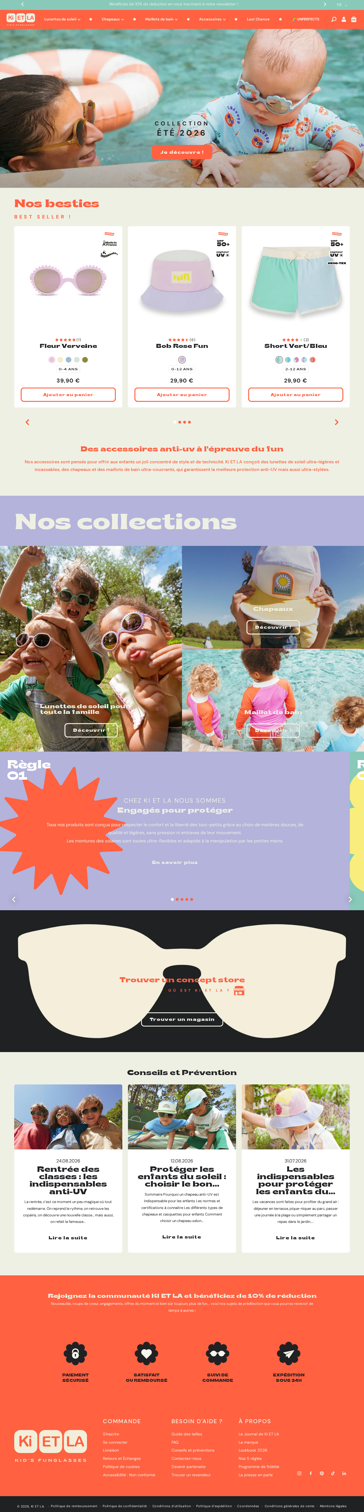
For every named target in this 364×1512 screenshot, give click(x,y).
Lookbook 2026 (253, 1450)
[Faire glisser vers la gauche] (27, 422)
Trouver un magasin (182, 1019)
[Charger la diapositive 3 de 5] (182, 899)
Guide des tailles (186, 1434)
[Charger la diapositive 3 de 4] (184, 422)
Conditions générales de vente (290, 1506)
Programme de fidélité (259, 1466)
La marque (248, 1442)
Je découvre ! (182, 152)
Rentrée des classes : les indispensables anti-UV (68, 1180)
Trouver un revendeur (191, 1474)
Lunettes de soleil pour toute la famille (85, 709)
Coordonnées (248, 1506)
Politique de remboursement (74, 1506)
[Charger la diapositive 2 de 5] (177, 899)
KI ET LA (37, 1506)
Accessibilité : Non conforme (129, 1474)
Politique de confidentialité (125, 1506)
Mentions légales (333, 1506)
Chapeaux (273, 609)
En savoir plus (175, 862)
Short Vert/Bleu (295, 345)
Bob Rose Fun (182, 345)
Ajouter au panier (68, 394)
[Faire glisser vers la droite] (336, 422)
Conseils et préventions (192, 1450)
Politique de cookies (121, 1466)
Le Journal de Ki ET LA (259, 1434)
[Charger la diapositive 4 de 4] (189, 422)
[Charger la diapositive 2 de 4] (179, 422)
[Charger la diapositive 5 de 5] (191, 899)
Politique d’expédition (214, 1506)
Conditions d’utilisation (171, 1506)
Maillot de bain (273, 712)
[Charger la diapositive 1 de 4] (174, 422)
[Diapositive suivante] (350, 899)
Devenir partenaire (188, 1466)
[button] (334, 19)
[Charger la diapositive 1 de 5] (172, 899)
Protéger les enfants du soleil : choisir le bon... (182, 1176)
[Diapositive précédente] (13, 899)
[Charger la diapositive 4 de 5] (187, 899)
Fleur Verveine (68, 345)
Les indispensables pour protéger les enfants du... (295, 1180)
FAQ (175, 1442)
